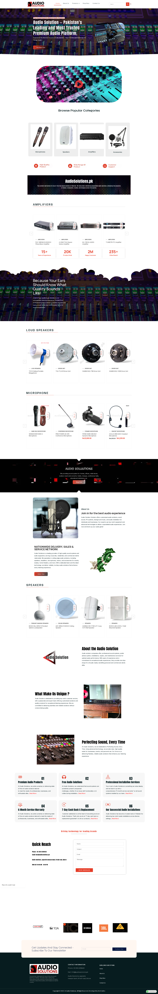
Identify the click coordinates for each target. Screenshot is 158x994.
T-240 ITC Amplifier (88, 242)
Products (75, 3)
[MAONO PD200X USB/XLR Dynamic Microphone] (101, 415)
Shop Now (86, 3)
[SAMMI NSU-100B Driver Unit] (47, 352)
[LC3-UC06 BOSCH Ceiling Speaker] (101, 607)
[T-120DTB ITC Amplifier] (74, 225)
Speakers (66, 152)
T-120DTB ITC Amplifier (66, 242)
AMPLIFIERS (41, 239)
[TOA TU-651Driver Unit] (128, 352)
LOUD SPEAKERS (89, 368)
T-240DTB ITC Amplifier (43, 242)
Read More (32, 793)
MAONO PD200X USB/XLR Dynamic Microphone (90, 435)
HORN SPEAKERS (62, 368)
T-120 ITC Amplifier (112, 242)
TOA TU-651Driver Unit (116, 371)
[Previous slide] (31, 233)
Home (58, 3)
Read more (51, 227)
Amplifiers (92, 152)
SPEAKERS (34, 623)
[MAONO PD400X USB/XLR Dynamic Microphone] (74, 415)
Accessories (117, 152)
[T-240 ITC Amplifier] (98, 225)
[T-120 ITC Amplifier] (121, 225)
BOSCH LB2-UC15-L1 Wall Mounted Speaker (64, 627)
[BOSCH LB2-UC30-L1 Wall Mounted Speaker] (47, 607)
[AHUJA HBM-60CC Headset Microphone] (47, 415)
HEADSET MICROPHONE (37, 431)
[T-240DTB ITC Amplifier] (51, 225)
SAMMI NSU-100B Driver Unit (38, 371)
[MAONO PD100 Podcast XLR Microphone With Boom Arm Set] (128, 415)
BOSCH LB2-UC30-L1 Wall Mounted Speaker (37, 627)
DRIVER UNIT (34, 368)
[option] (44, 233)
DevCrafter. (101, 991)
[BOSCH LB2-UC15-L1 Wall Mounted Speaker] (74, 607)
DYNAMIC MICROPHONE (64, 431)
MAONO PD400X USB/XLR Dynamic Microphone (64, 435)
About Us (66, 3)
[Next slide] (126, 233)
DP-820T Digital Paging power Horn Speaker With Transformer (65, 373)
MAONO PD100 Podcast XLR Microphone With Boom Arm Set (118, 435)
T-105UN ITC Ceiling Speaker (118, 626)
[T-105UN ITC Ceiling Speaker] (128, 607)
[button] (79, 84)
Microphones (40, 152)
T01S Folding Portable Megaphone (89, 372)
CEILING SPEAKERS (90, 623)
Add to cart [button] (47, 417)
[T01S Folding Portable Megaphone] (101, 352)
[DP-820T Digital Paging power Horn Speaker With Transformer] (74, 352)
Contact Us (96, 3)
